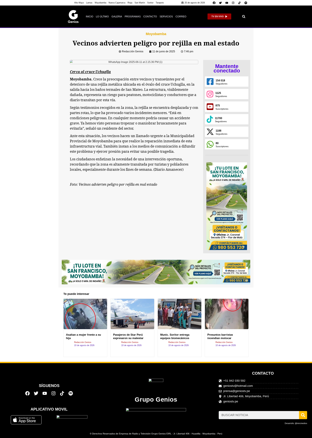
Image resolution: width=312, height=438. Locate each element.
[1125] (210, 94)
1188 (218, 130)
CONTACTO (150, 16)
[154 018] (210, 81)
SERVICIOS (166, 16)
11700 (218, 118)
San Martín (140, 2)
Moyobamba (100, 2)
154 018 (220, 80)
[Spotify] (246, 3)
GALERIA (116, 16)
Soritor (150, 2)
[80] (210, 144)
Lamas (89, 2)
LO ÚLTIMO (102, 16)
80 (217, 143)
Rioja (130, 2)
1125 (218, 93)
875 (217, 105)
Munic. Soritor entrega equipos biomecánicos (174, 336)
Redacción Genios (82, 342)
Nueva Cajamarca (117, 2)
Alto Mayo (79, 2)
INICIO (89, 16)
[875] (210, 106)
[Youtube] (227, 3)
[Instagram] (233, 3)
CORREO (181, 16)
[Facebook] (214, 3)
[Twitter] (220, 3)
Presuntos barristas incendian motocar (220, 336)
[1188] (210, 132)
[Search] (303, 415)
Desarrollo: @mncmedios (296, 423)
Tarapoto (160, 2)
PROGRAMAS (133, 16)
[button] (244, 16)
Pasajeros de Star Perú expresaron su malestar (128, 336)
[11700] (209, 119)
